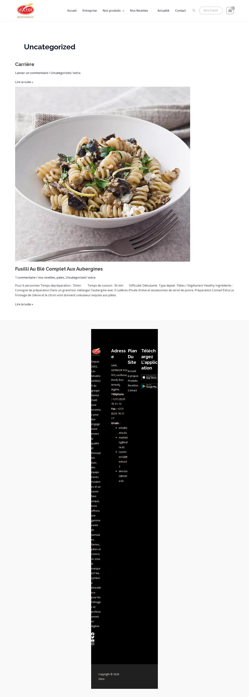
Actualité (163, 11)
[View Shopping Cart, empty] (230, 10)
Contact (180, 11)
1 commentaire (25, 277)
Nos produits (112, 11)
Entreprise (89, 11)
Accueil (72, 11)
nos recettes (46, 277)
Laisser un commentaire (31, 73)
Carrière (24, 64)
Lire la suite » (24, 82)
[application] (122, 10)
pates (60, 277)
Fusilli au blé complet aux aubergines (59, 269)
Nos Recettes (139, 11)
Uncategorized (61, 73)
